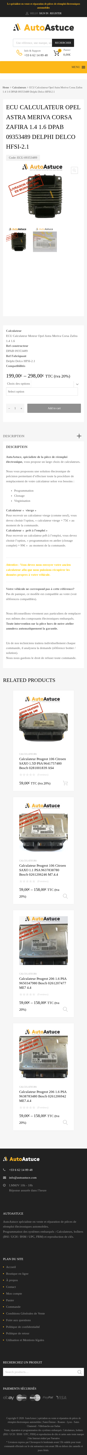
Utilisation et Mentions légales (25, 1340)
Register (56, 13)
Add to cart (54, 408)
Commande (13, 1306)
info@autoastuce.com (23, 1177)
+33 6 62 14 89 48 (34, 55)
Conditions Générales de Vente (25, 1313)
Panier (10, 1300)
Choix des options (18, 383)
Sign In (43, 13)
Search (80, 1372)
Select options (65, 896)
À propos (12, 1280)
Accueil (11, 1267)
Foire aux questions (18, 1320)
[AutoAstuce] (43, 29)
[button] (76, 67)
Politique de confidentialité (23, 1326)
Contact (11, 1286)
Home (6, 87)
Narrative (55, 1438)
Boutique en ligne (17, 1273)
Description (13, 436)
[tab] (43, 436)
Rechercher (63, 42)
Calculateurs (19, 87)
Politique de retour (17, 1333)
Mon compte (14, 1293)
